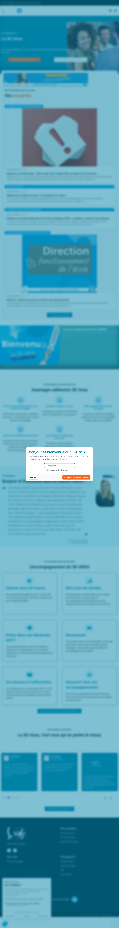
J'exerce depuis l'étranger (57, 470)
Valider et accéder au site (77, 477)
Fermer (33, 477)
